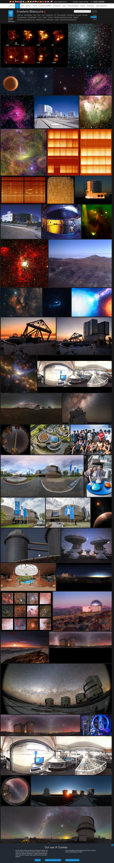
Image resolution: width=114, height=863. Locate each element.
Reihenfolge (93, 17)
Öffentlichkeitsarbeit (73, 5)
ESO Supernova (61, 15)
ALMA (34, 15)
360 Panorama (28, 15)
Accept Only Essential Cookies (53, 860)
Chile (43, 15)
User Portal (101, 1)
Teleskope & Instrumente (45, 5)
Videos (22, 5)
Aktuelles (28, 5)
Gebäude (76, 17)
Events (64, 5)
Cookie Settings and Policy (72, 860)
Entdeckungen (57, 5)
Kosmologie (49, 15)
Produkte (82, 5)
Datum (94, 19)
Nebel (45, 17)
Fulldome (78, 15)
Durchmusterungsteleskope (68, 19)
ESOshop (35, 5)
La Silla (40, 17)
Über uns (11, 5)
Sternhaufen (49, 19)
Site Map (86, 1)
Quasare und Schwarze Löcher (26, 19)
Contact (81, 1)
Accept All (37, 860)
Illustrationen (32, 17)
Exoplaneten (70, 15)
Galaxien (85, 15)
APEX (39, 15)
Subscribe (75, 1)
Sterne (57, 19)
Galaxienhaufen (21, 17)
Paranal (50, 17)
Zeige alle (20, 15)
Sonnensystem (40, 19)
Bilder (17, 5)
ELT (55, 15)
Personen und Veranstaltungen (63, 17)
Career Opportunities (101, 5)
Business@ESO (90, 5)
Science (95, 1)
